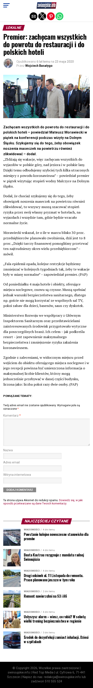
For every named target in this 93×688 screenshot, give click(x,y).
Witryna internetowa (17, 474)
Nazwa (8, 450)
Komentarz (12, 415)
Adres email (11, 462)
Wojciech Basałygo (39, 65)
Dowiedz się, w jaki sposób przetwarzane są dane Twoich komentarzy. (43, 502)
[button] (6, 5)
